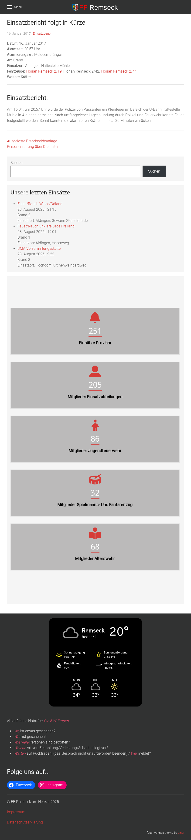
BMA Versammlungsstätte (39, 248)
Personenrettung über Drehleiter (32, 146)
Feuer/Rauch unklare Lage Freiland (46, 226)
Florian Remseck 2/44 (119, 71)
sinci (181, 832)
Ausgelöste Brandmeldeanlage (32, 141)
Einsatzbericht (43, 33)
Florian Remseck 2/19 (44, 71)
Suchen (16, 162)
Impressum (16, 812)
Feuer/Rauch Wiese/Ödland (39, 204)
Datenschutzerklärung (25, 822)
